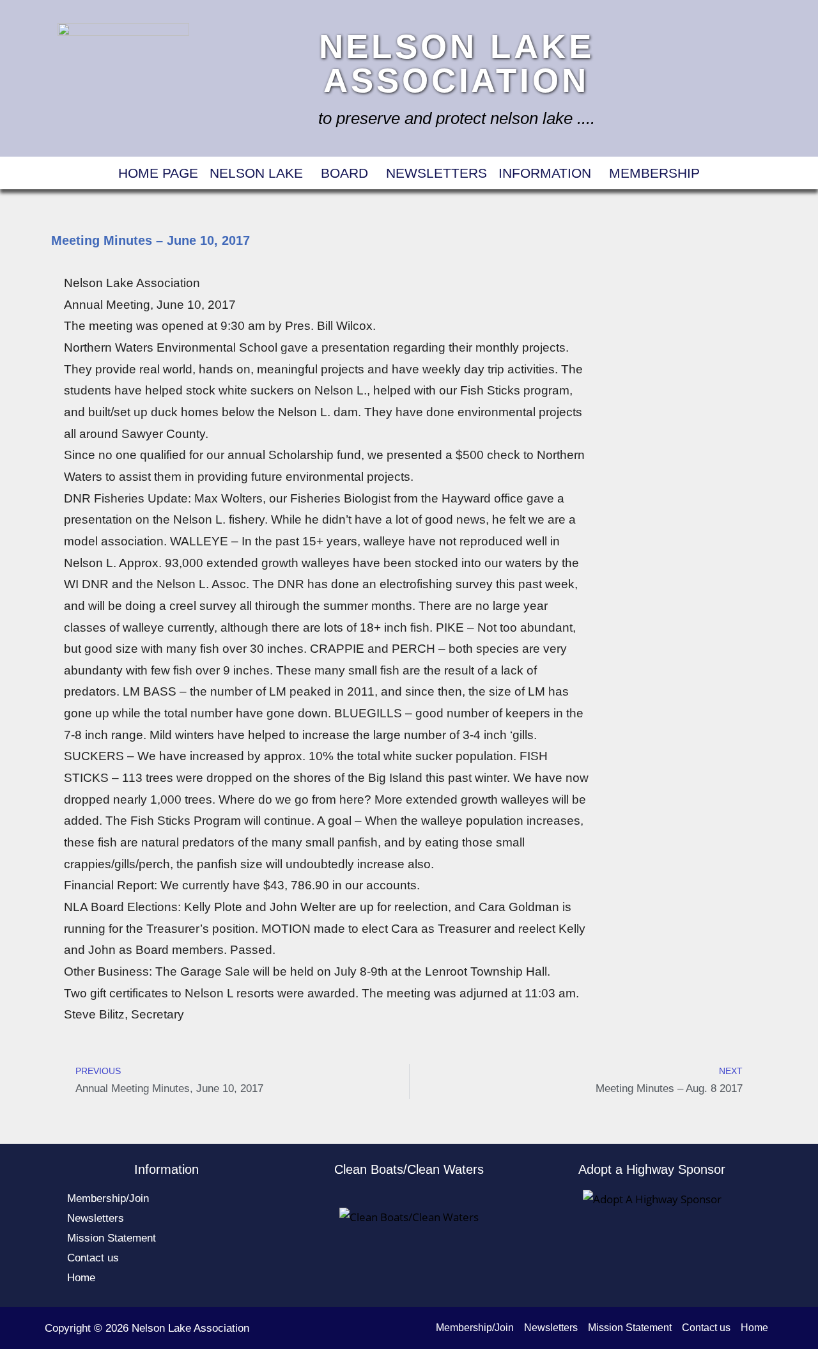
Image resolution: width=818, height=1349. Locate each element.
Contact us (93, 1258)
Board (344, 173)
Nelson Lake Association (456, 63)
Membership (654, 173)
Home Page (158, 173)
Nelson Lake (256, 173)
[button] (259, 173)
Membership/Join (108, 1198)
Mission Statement (111, 1238)
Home (81, 1278)
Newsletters (436, 173)
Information (544, 173)
